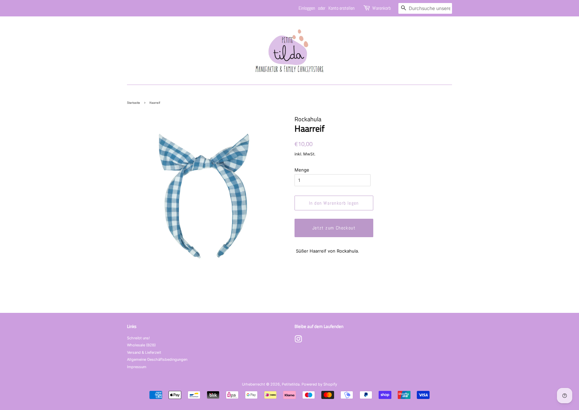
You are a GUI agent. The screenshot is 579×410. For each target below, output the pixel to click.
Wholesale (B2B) (141, 345)
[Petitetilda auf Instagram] (298, 340)
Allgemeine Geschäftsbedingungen (157, 359)
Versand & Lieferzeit (144, 352)
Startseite (133, 102)
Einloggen (307, 8)
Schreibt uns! (138, 338)
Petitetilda (291, 384)
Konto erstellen (341, 8)
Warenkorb (381, 8)
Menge (302, 170)
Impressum (136, 366)
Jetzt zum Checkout (334, 228)
